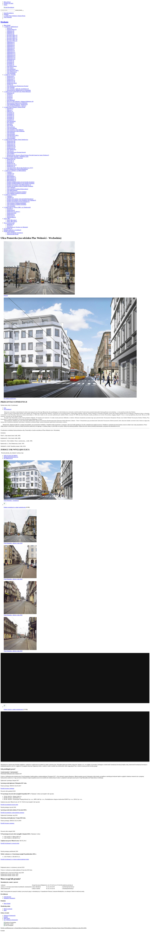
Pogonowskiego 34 (11, 29)
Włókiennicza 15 (11, 56)
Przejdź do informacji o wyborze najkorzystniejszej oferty (15, 859)
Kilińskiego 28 (10, 32)
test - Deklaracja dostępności (11, 919)
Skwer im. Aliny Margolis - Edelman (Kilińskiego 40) (20, 101)
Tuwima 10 (9, 225)
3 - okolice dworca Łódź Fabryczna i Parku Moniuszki (17, 91)
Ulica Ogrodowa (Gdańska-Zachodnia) (16, 204)
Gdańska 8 (9, 196)
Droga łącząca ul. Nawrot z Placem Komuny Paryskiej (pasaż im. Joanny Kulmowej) (28, 155)
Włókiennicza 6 (11, 48)
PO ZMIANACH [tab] (8, 458)
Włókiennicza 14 (11, 55)
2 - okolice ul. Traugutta (10, 74)
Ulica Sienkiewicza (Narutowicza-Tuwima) (17, 86)
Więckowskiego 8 (11, 217)
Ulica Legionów (11, 127)
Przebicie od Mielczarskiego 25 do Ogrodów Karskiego (20, 183)
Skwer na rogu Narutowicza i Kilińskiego (17, 103)
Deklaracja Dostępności (9, 915)
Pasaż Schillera (10, 153)
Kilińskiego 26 (10, 31)
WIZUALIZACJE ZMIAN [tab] (10, 455)
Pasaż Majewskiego (12, 66)
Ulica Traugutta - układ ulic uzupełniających (18, 88)
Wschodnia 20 (10, 112)
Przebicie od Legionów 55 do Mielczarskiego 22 (19, 184)
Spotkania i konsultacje (9, 898)
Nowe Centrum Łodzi (9, 223)
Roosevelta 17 (10, 162)
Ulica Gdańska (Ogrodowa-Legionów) (16, 193)
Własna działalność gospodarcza (15, 232)
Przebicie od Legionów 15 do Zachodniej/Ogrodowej (20, 199)
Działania (6, 14)
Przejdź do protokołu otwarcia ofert (9, 804)
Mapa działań (7, 25)
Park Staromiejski (11, 121)
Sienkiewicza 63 (11, 148)
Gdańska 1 (9, 172)
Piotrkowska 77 (11, 79)
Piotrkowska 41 (11, 214)
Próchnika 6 (10, 208)
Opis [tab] (5, 408)
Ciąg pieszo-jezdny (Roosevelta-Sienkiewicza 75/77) (20, 167)
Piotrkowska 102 (11, 141)
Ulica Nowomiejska (12, 128)
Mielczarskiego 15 (11, 177)
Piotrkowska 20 (11, 210)
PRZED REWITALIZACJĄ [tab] (11, 457)
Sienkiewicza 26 (11, 81)
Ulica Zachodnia (11, 138)
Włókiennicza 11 (11, 52)
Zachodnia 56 (10, 120)
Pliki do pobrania (8, 908)
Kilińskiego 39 (10, 93)
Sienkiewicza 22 (11, 80)
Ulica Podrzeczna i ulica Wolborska (15, 131)
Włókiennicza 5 (11, 46)
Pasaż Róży (10, 124)
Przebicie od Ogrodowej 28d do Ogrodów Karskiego (20, 186)
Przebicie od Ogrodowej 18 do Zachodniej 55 (18, 201)
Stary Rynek (10, 125)
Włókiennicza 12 (11, 53)
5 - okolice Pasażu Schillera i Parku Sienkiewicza (16, 139)
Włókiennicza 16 (11, 57)
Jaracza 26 (9, 28)
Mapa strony (7, 918)
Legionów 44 (10, 175)
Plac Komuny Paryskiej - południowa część (17, 156)
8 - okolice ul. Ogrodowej (10, 194)
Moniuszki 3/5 (10, 224)
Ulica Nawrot (10, 151)
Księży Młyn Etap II (12, 221)
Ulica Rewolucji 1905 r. (13, 70)
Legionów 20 (10, 197)
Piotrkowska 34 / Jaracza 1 (13, 211)
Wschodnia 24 (10, 115)
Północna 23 (10, 111)
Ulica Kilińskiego (11, 69)
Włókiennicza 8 (11, 50)
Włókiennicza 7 (11, 49)
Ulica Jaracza (10, 67)
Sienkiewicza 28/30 (12, 83)
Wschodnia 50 (10, 62)
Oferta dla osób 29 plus (12, 234)
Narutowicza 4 (10, 76)
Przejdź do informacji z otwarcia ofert (10, 843)
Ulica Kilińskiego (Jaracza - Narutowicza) (17, 104)
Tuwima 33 (9, 94)
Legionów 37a (10, 173)
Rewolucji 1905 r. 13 (12, 35)
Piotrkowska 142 (11, 159)
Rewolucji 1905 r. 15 (12, 36)
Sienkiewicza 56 (11, 163)
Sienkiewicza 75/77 (12, 165)
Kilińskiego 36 (10, 33)
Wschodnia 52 (10, 63)
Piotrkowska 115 (11, 144)
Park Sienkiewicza (11, 149)
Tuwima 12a (10, 84)
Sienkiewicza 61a (11, 146)
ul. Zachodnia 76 (8, 228)
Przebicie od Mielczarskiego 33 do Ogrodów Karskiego (20, 182)
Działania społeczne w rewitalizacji (12, 230)
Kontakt (6, 917)
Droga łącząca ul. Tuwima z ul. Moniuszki (17, 227)
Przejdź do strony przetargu (7, 788)
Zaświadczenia (7, 896)
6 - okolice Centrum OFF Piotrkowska (13, 158)
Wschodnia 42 (10, 118)
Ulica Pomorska (8, 17)
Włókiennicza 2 (11, 42)
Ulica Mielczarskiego (12, 190)
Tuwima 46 (9, 97)
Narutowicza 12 (11, 77)
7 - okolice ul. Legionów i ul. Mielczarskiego (15, 170)
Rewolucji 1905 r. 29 (12, 39)
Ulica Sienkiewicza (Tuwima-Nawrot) (16, 152)
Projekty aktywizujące (9, 231)
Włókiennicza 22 (11, 59)
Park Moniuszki (11, 100)
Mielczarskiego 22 (11, 179)
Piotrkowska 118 (11, 145)
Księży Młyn (7, 218)
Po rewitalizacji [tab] (7, 409)
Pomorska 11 (10, 108)
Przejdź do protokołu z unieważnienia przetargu (12, 812)
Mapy (5, 910)
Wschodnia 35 (10, 117)
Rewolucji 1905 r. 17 (12, 38)
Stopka (5, 4)
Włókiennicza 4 (11, 45)
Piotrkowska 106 (11, 142)
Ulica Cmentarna (11, 187)
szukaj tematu (18, 10)
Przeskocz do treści (8, 3)
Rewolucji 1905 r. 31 (12, 40)
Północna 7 (9, 110)
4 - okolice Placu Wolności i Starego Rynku (14, 15)
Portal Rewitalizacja (9, 13)
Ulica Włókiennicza (12, 72)
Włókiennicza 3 (11, 43)
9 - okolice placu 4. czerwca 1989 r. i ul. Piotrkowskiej (17, 207)
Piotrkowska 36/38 (11, 213)
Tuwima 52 (9, 98)
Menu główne (7, 2)
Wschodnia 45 (10, 60)
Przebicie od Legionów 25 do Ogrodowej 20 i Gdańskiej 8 (21, 200)
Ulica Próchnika (11, 134)
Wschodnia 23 (10, 114)
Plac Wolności (10, 122)
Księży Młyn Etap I (12, 220)
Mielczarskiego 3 (11, 176)
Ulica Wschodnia (11, 73)
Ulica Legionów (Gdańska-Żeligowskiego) (17, 189)
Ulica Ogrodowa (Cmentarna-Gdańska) (16, 191)
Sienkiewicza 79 (11, 166)
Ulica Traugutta (11, 87)
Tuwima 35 (9, 96)
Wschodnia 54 (10, 64)
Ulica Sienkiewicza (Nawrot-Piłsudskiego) (17, 169)
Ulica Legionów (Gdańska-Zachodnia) (16, 203)
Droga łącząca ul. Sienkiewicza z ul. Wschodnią (19, 90)
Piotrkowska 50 (11, 215)
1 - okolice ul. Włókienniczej (11, 26)
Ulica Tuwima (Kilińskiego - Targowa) (16, 105)
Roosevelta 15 (10, 160)
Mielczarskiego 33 (11, 180)
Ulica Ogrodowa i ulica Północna (15, 129)
